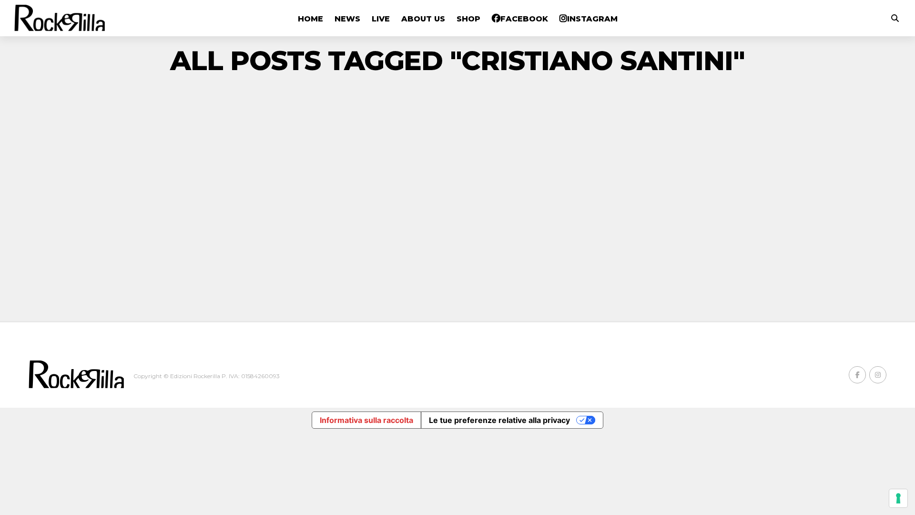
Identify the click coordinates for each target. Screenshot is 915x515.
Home (310, 18)
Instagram (592, 18)
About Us (423, 18)
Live (381, 18)
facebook (524, 18)
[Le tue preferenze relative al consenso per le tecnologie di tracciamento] (898, 498)
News (347, 18)
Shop (468, 18)
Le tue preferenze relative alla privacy (499, 420)
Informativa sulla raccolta (366, 420)
